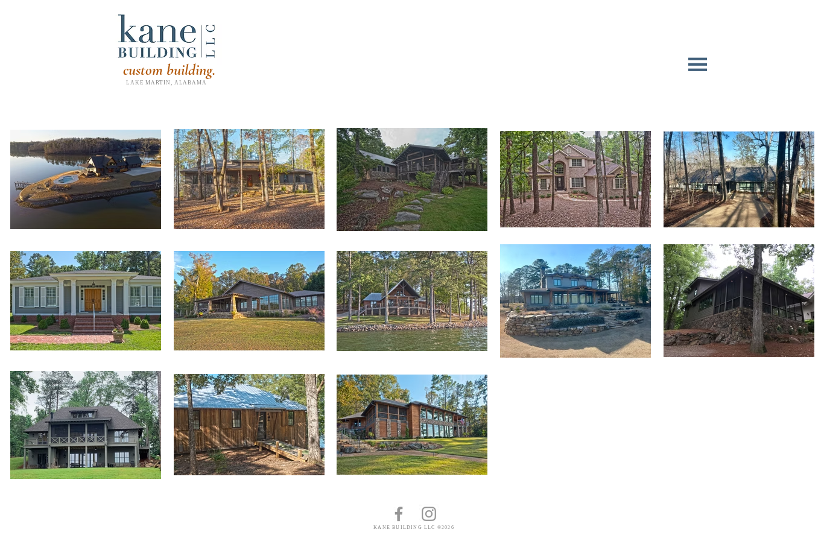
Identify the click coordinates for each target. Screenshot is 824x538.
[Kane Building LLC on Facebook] (398, 514)
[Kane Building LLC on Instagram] (429, 514)
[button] (699, 64)
